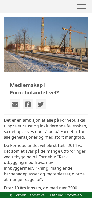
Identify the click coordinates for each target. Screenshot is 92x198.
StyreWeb (73, 195)
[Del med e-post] (15, 104)
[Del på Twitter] (41, 104)
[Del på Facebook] (28, 104)
